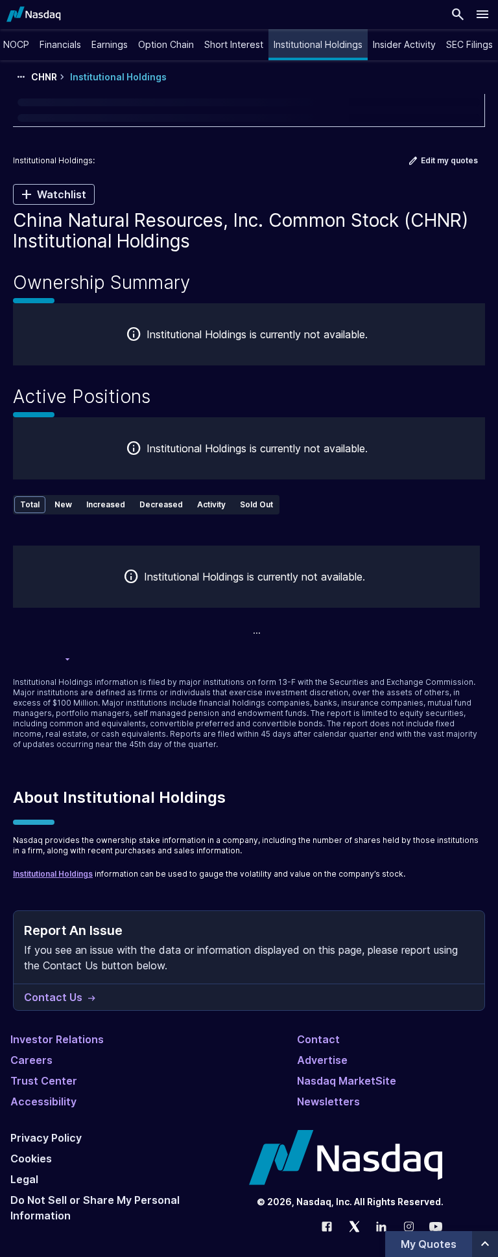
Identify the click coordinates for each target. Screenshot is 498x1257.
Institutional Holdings (53, 874)
